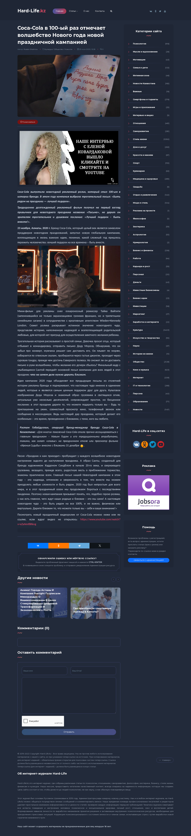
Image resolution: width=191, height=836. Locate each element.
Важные (137, 91)
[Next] (118, 579)
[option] (42, 603)
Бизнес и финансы (143, 250)
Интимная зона (141, 75)
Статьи (72, 11)
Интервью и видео (143, 115)
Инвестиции (139, 306)
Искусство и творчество (146, 338)
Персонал (138, 274)
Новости (68, 49)
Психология (139, 44)
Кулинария (139, 171)
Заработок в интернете (146, 322)
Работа (137, 258)
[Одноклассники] (58, 545)
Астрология (139, 234)
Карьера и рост (141, 266)
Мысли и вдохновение (145, 52)
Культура (49, 49)
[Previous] (113, 579)
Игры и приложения (144, 107)
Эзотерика (139, 226)
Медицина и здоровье (145, 179)
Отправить (69, 732)
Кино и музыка (141, 370)
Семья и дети (140, 68)
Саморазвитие (141, 131)
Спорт (136, 163)
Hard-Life (31, 10)
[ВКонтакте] (38, 545)
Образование (140, 401)
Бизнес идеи (140, 298)
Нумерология (140, 242)
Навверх (166, 760)
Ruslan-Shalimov (31, 49)
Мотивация (139, 60)
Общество (58, 49)
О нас (86, 11)
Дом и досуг (140, 147)
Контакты (100, 11)
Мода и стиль (140, 203)
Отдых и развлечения (145, 195)
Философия (139, 219)
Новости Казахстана (144, 83)
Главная (59, 11)
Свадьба (137, 187)
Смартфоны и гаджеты (145, 99)
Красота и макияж (143, 155)
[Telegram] (79, 545)
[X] (99, 545)
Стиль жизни (140, 139)
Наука (136, 346)
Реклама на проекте (144, 211)
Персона (137, 393)
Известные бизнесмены (146, 290)
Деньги (137, 282)
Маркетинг (139, 314)
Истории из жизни (143, 354)
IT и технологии (141, 385)
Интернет (138, 377)
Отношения (139, 123)
